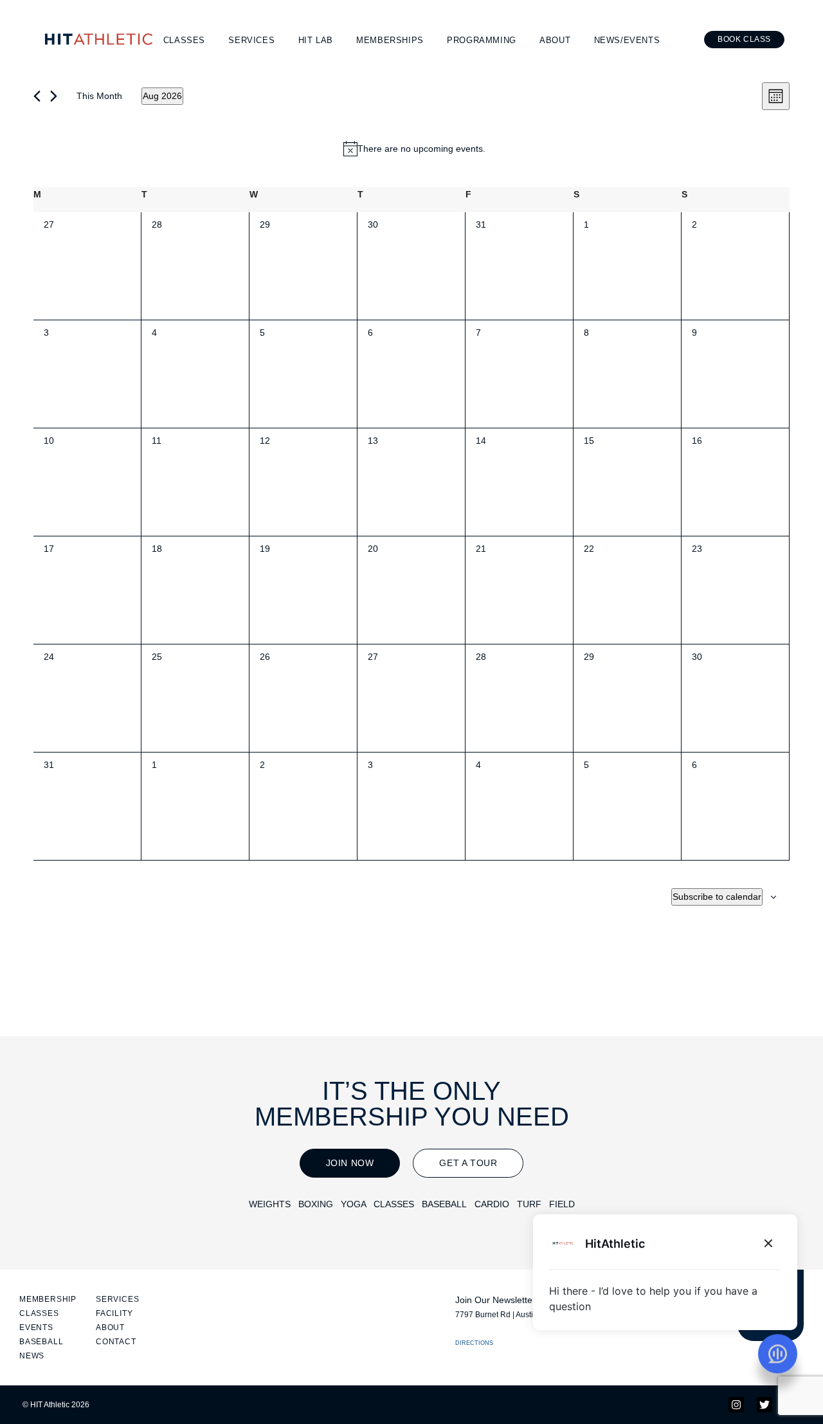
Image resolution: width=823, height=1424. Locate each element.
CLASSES (394, 1204)
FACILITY (114, 1313)
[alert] (414, 149)
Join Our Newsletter (495, 1300)
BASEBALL (444, 1204)
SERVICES (117, 1299)
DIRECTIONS (474, 1343)
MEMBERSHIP (48, 1299)
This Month (99, 96)
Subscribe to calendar (717, 896)
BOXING (315, 1204)
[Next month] (53, 96)
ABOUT (110, 1327)
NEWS (31, 1355)
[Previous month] (37, 96)
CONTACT (116, 1341)
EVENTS (36, 1327)
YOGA (353, 1204)
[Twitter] (764, 1404)
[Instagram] (736, 1404)
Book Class (744, 39)
